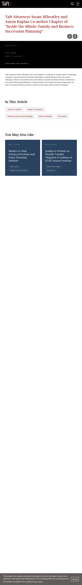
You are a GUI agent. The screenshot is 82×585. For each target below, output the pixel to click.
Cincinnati (62, 116)
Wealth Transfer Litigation (54, 166)
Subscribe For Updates (17, 63)
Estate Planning (45, 116)
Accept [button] (75, 579)
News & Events (10, 46)
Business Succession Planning (20, 116)
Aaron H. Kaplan (14, 109)
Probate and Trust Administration (19, 170)
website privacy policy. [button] (34, 582)
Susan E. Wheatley (35, 109)
